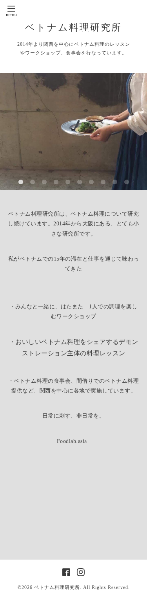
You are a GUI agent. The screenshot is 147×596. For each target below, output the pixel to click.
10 (127, 182)
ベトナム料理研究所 (78, 27)
